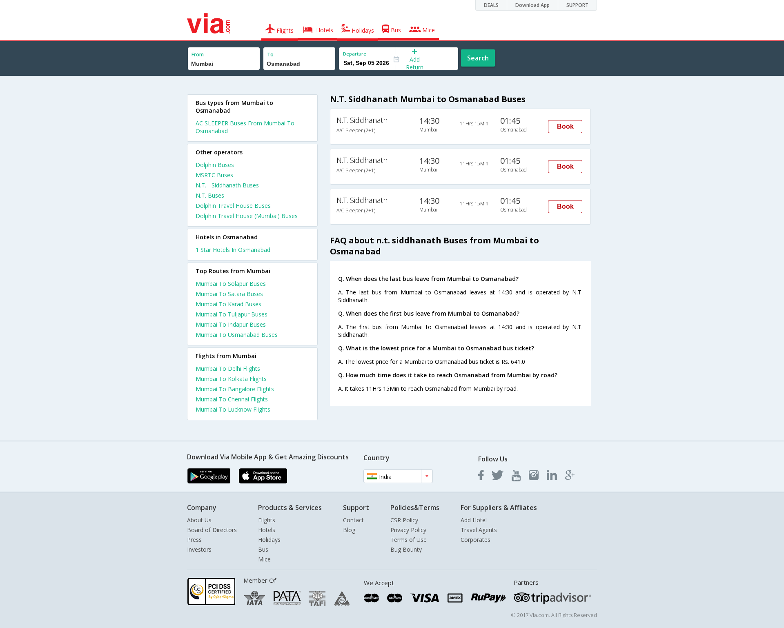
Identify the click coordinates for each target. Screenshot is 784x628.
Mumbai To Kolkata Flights (231, 379)
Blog (349, 530)
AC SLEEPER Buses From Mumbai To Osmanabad (245, 127)
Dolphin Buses (215, 165)
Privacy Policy (408, 530)
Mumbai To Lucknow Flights (233, 409)
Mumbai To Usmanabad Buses (237, 334)
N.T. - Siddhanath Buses (227, 185)
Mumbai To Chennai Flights (232, 399)
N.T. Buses (210, 195)
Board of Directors (212, 530)
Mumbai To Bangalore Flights (235, 389)
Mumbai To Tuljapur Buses (231, 314)
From (198, 54)
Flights (266, 520)
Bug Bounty (406, 549)
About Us (199, 520)
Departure (354, 54)
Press (194, 539)
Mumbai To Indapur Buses (231, 324)
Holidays (269, 539)
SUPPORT (577, 5)
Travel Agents (479, 530)
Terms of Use (408, 539)
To (270, 54)
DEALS (491, 5)
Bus (263, 549)
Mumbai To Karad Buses (228, 304)
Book (565, 126)
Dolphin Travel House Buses (233, 205)
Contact (353, 520)
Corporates (475, 539)
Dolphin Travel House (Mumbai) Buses (247, 216)
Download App (532, 5)
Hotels (266, 530)
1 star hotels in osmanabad (233, 250)
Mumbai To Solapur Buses (231, 283)
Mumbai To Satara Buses (229, 294)
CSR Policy (404, 520)
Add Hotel (474, 520)
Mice (264, 559)
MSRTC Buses (214, 175)
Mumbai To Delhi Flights (228, 368)
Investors (199, 549)
